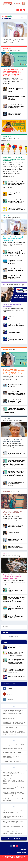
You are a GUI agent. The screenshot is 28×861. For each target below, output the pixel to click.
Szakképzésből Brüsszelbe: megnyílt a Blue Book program (16, 484)
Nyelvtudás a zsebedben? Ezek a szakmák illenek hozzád (15, 90)
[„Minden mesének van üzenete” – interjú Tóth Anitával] (5, 590)
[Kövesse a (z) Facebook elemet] (17, 10)
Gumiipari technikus (14, 532)
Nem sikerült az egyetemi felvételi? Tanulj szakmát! (15, 269)
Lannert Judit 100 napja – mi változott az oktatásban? (13, 440)
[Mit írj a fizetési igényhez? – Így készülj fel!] (5, 385)
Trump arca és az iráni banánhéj (12, 761)
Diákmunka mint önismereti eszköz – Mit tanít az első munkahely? (13, 811)
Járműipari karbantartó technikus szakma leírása (15, 546)
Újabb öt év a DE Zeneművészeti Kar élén (13, 827)
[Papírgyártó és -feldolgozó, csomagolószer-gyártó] (5, 526)
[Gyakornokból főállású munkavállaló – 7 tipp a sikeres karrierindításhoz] (5, 401)
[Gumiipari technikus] (5, 533)
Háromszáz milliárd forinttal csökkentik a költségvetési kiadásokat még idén (14, 723)
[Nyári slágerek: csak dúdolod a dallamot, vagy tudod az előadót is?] (5, 339)
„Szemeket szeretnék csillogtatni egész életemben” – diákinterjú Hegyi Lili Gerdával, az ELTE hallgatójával (14, 371)
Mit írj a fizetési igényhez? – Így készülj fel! (16, 385)
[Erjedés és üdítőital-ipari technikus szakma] (5, 540)
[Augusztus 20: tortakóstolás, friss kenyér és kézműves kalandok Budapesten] (14, 565)
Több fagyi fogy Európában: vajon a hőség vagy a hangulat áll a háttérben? (14, 159)
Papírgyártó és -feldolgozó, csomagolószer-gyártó (16, 525)
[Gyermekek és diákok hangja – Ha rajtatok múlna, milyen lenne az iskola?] (14, 227)
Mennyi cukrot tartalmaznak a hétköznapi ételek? (16, 331)
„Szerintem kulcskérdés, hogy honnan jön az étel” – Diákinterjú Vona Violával (16, 201)
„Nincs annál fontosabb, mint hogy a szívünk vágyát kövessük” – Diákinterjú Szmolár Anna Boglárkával (13, 793)
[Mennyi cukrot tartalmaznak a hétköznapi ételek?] (5, 332)
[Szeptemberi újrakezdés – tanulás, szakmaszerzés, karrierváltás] (5, 261)
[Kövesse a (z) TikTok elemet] (24, 10)
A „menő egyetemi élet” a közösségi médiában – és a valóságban (13, 822)
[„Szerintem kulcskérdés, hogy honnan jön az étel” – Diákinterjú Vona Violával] (5, 201)
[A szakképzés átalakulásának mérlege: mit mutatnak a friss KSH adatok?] (5, 453)
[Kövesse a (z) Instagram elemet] (21, 10)
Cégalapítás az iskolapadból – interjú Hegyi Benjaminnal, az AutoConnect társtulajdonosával (14, 410)
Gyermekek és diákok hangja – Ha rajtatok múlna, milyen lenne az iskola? (14, 41)
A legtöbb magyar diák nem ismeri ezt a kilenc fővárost (16, 324)
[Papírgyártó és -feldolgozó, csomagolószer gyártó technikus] (14, 501)
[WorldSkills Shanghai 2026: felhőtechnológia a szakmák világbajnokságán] (5, 106)
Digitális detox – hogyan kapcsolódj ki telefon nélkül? (16, 208)
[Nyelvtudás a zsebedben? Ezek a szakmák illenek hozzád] (5, 89)
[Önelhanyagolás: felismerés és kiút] (5, 194)
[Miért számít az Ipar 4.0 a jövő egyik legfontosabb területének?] (5, 97)
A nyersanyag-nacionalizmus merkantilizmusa (11, 757)
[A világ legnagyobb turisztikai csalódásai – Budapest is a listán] (5, 607)
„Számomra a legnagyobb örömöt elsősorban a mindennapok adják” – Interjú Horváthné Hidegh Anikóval (14, 253)
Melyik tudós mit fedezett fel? (16, 676)
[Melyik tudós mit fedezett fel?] (5, 318)
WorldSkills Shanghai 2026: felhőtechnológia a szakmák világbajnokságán (16, 106)
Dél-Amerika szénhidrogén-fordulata (13, 748)
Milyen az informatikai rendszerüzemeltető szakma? (14, 114)
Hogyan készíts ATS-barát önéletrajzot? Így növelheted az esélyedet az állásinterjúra (16, 393)
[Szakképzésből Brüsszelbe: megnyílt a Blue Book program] (5, 483)
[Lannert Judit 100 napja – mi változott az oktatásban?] (14, 429)
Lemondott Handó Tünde (10, 727)
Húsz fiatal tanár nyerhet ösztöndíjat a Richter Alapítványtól (15, 277)
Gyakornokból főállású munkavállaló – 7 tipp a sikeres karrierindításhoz (15, 401)
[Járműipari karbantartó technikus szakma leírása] (5, 547)
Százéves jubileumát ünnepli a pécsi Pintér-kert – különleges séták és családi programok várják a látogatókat (14, 599)
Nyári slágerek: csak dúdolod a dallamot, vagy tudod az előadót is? (16, 339)
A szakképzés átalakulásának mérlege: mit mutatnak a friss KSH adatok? (16, 453)
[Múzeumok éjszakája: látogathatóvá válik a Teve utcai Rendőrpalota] (5, 616)
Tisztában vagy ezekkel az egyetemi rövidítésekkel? (13, 816)
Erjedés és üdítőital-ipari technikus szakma (15, 539)
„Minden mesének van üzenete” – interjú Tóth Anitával (15, 590)
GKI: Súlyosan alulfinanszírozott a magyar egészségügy (12, 717)
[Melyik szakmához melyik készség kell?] (14, 294)
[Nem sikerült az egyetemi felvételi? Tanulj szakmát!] (5, 270)
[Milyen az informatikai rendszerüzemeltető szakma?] (5, 114)
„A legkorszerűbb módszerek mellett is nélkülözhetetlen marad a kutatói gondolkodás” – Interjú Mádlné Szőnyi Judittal (13, 781)
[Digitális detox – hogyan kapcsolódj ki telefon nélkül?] (5, 209)
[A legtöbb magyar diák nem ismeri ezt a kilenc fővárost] (5, 325)
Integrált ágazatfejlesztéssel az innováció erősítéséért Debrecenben (12, 832)
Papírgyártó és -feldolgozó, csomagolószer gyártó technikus (12, 512)
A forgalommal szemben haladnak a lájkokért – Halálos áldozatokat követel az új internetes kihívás (14, 732)
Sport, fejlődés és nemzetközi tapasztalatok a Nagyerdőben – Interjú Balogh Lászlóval (13, 774)
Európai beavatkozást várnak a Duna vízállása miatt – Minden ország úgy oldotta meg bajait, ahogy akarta (13, 712)
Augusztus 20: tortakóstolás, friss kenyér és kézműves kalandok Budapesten (13, 576)
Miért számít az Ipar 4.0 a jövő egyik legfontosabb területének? (16, 98)
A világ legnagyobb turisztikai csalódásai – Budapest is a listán (16, 608)
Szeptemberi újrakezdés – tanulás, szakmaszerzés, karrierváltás (15, 262)
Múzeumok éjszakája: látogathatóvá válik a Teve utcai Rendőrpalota (15, 616)
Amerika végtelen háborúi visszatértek (13, 745)
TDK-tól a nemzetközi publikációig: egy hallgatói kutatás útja (13, 787)
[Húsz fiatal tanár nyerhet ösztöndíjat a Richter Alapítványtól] (5, 277)
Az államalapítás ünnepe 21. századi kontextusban (13, 799)
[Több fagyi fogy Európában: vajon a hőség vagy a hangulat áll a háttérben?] (14, 147)
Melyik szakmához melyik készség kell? (12, 305)
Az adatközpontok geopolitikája (12, 752)
